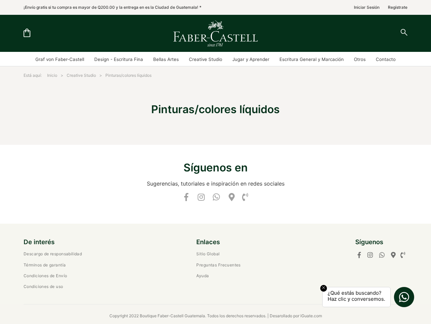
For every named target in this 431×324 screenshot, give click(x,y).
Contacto (386, 59)
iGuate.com (311, 315)
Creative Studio (205, 59)
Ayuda (202, 275)
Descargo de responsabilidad (53, 253)
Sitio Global (208, 253)
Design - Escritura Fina (118, 59)
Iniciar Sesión (366, 7)
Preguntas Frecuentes (218, 264)
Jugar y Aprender (250, 59)
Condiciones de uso (43, 286)
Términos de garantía (45, 264)
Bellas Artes (166, 59)
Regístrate (397, 7)
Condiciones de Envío (45, 275)
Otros (360, 59)
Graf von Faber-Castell (59, 59)
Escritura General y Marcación (311, 59)
